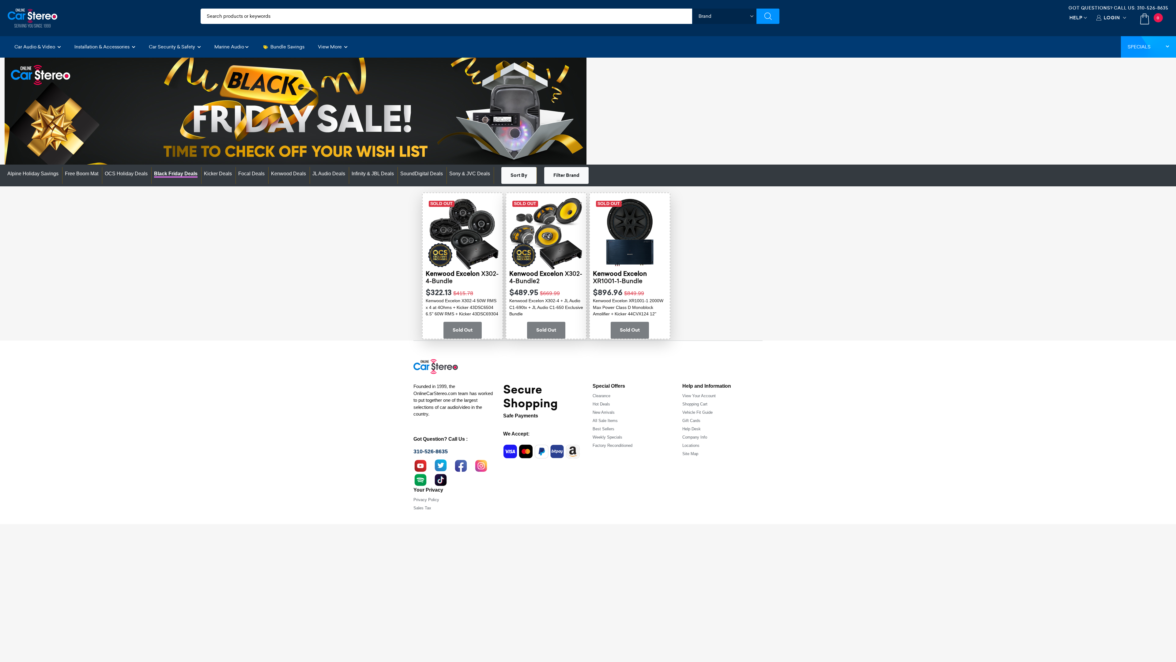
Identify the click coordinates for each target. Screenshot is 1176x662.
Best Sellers (603, 429)
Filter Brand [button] (566, 175)
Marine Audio (229, 47)
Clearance (601, 396)
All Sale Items (605, 420)
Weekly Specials (607, 437)
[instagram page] (481, 465)
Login (1112, 17)
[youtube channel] (420, 465)
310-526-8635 (1152, 8)
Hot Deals (601, 404)
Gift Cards (691, 420)
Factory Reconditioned (612, 445)
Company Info (694, 437)
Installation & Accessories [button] (102, 47)
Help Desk (691, 429)
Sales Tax (422, 508)
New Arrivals (604, 412)
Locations (690, 445)
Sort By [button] (519, 175)
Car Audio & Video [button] (35, 47)
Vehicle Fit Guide (697, 412)
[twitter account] (441, 465)
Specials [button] (1139, 47)
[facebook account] (461, 465)
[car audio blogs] (420, 479)
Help (1076, 17)
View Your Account (699, 396)
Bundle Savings (287, 47)
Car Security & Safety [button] (172, 47)
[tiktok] (441, 479)
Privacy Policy (426, 499)
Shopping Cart (694, 404)
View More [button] (330, 47)
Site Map (690, 453)
